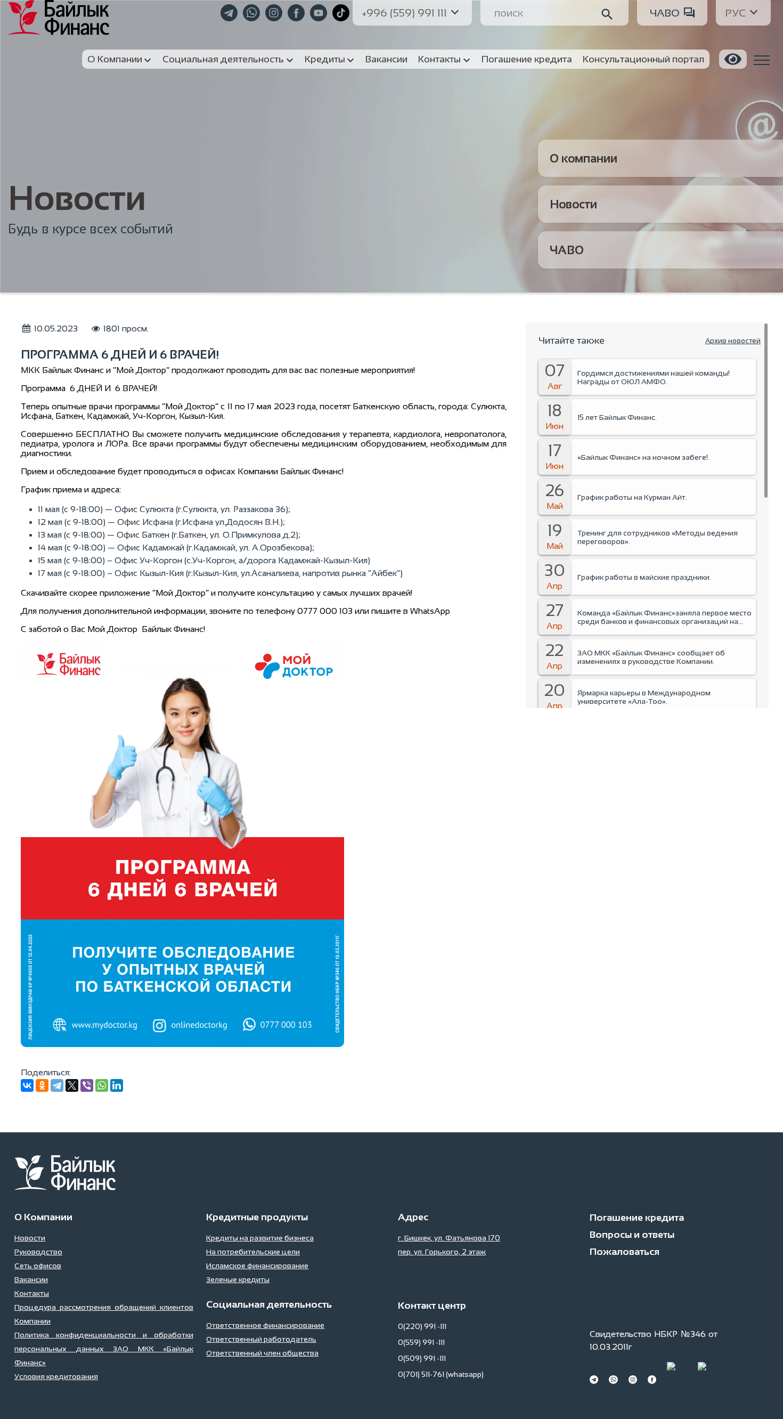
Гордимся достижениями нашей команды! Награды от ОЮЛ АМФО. (653, 377)
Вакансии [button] (386, 59)
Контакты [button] (439, 59)
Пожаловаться (624, 1251)
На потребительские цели (253, 1251)
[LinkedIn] (116, 1085)
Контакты (31, 1293)
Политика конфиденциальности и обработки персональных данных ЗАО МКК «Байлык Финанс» (103, 1349)
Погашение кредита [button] (527, 59)
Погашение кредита (637, 1217)
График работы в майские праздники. (644, 577)
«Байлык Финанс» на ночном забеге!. (643, 457)
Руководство (38, 1251)
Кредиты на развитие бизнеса (260, 1238)
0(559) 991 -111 (421, 1342)
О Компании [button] (114, 59)
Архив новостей (733, 341)
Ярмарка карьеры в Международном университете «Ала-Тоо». (644, 697)
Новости (573, 204)
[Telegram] (57, 1085)
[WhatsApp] (101, 1085)
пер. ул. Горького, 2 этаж (442, 1251)
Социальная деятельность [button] (223, 59)
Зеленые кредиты (238, 1279)
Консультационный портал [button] (643, 59)
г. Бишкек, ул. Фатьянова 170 (449, 1238)
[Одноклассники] (42, 1085)
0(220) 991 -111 (422, 1326)
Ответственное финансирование (265, 1325)
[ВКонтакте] (27, 1085)
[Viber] (86, 1085)
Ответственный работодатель (261, 1339)
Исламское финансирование (257, 1265)
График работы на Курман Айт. (632, 497)
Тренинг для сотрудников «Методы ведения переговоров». (657, 537)
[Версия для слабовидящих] (733, 59)
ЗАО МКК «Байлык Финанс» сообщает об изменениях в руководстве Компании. (651, 657)
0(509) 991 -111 (422, 1358)
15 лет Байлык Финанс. (617, 417)
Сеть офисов (37, 1265)
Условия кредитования (56, 1376)
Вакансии (31, 1279)
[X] (72, 1085)
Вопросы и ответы (632, 1234)
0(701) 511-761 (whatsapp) (441, 1374)
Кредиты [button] (325, 59)
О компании (583, 158)
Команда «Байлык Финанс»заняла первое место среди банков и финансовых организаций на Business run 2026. (664, 617)
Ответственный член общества (262, 1353)
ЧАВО (665, 13)
